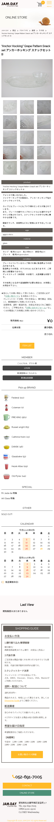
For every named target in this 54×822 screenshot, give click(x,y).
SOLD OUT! (6, 514)
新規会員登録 (27, 377)
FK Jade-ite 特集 (9, 493)
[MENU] (50, 3)
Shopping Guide (12, 700)
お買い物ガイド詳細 (27, 754)
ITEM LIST (27, 345)
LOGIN (27, 368)
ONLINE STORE (27, 793)
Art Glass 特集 (8, 498)
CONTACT (27, 785)
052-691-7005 (28, 776)
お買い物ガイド (12, 296)
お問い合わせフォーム (36, 308)
